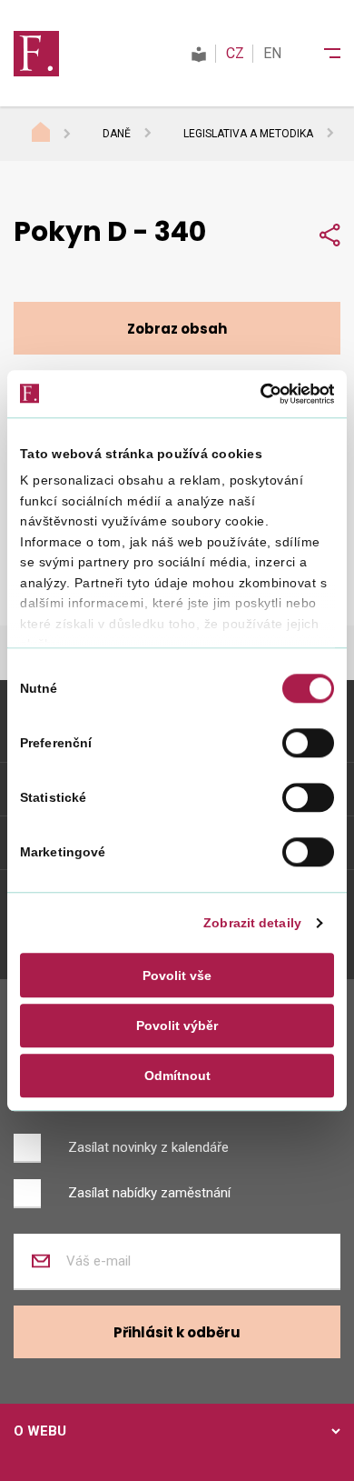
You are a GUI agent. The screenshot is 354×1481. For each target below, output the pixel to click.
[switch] (308, 742)
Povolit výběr (177, 1025)
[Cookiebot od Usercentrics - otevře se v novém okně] (255, 394)
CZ (235, 53)
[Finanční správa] (36, 53)
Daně (117, 133)
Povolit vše (177, 975)
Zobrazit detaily (252, 923)
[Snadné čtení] (199, 53)
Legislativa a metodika (248, 133)
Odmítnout (177, 1075)
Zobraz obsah (177, 328)
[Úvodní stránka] (58, 134)
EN (272, 53)
